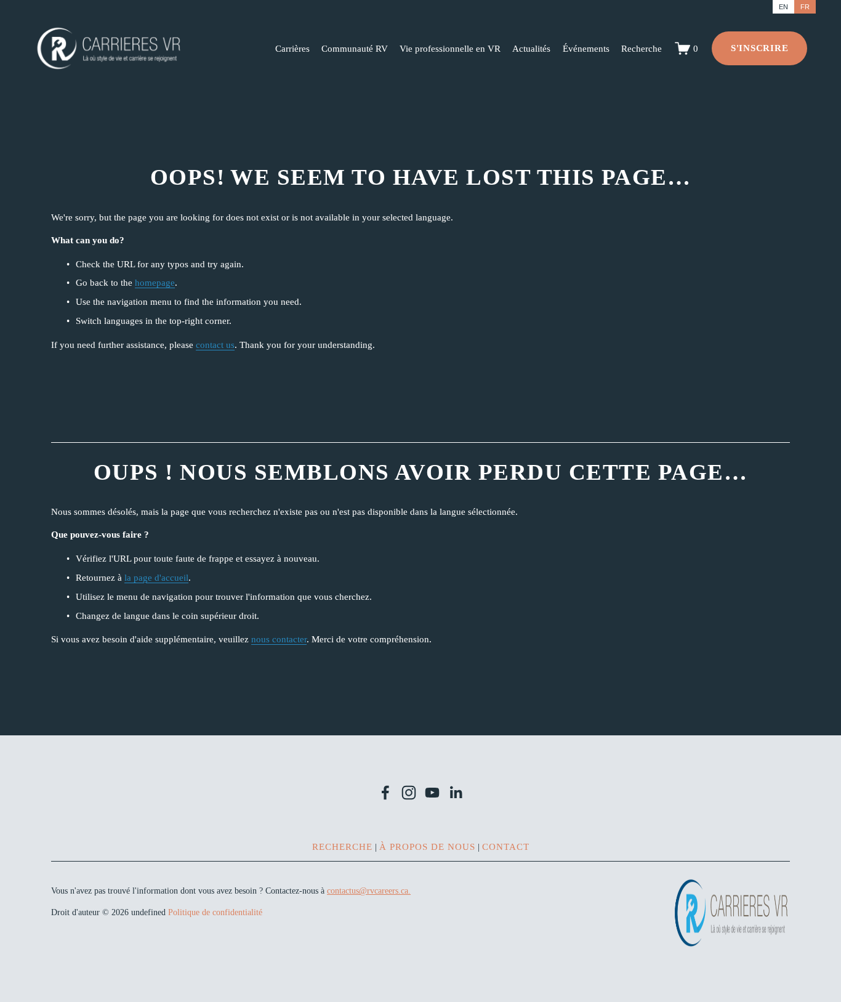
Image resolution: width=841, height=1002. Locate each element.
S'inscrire (760, 47)
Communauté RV (354, 48)
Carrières (292, 48)
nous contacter (279, 639)
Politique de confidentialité (215, 912)
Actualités (531, 48)
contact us (215, 344)
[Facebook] (385, 792)
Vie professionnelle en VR (450, 48)
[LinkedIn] (455, 792)
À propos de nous (427, 846)
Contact (505, 846)
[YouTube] (432, 792)
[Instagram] (408, 792)
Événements (586, 48)
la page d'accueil (156, 577)
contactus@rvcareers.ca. (369, 890)
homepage (155, 282)
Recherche (641, 48)
